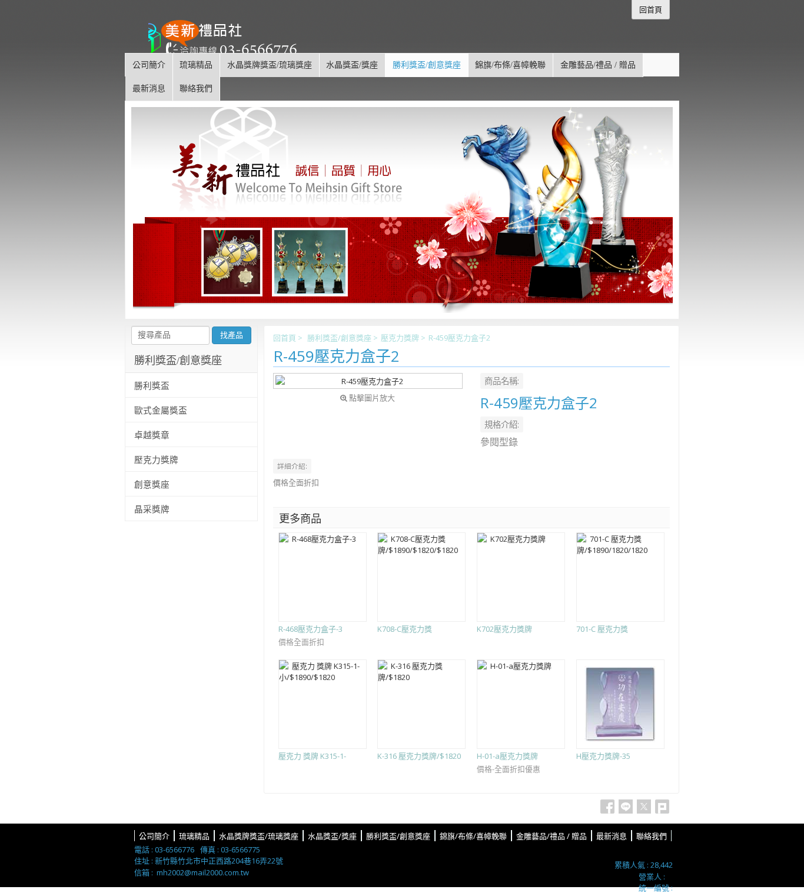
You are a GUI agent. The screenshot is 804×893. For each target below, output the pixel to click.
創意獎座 (152, 484)
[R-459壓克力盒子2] (368, 381)
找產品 (231, 335)
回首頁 (284, 337)
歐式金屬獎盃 (160, 410)
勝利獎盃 (152, 386)
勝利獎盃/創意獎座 (339, 337)
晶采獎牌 (152, 509)
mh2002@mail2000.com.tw (203, 872)
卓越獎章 (152, 435)
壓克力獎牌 (400, 337)
